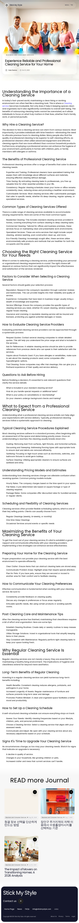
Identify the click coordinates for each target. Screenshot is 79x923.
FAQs (27, 909)
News (19, 909)
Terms (67, 916)
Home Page (9, 909)
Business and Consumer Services (20, 55)
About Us (54, 916)
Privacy (61, 916)
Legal (73, 916)
